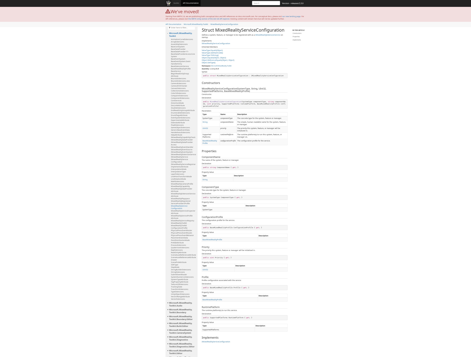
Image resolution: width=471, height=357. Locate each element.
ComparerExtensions (179, 95)
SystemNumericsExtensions (182, 277)
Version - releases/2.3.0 (292, 3)
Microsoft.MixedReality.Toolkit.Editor (180, 352)
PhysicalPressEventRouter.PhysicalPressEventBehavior (182, 234)
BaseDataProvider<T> (180, 51)
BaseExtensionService (180, 66)
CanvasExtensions (178, 88)
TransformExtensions (179, 289)
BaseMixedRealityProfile (181, 69)
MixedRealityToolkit (179, 223)
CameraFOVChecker (179, 86)
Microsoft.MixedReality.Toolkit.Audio (180, 304)
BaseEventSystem (178, 59)
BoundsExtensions (178, 78)
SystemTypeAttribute (179, 279)
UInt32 (205, 128)
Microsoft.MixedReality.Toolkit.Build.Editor (180, 324)
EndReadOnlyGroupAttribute (183, 110)
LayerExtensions (177, 174)
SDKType (174, 265)
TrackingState (176, 287)
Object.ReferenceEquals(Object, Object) (218, 60)
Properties (296, 37)
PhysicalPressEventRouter (181, 230)
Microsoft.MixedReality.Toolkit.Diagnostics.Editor (182, 345)
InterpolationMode (178, 169)
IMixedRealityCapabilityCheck (183, 137)
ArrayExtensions (177, 42)
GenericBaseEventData (180, 130)
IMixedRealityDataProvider (182, 140)
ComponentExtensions (180, 98)
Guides (176, 3)
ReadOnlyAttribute (178, 252)
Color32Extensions (178, 93)
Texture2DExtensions (179, 284)
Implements (297, 40)
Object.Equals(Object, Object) (214, 57)
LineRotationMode (178, 179)
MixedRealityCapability (180, 186)
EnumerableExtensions (180, 113)
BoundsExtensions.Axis (180, 81)
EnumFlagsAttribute (179, 115)
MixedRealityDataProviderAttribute (181, 190)
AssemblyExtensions (179, 44)
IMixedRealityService (179, 157)
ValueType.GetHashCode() (212, 53)
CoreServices (176, 100)
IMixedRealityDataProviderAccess (182, 143)
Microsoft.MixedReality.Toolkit (196, 24)
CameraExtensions (178, 83)
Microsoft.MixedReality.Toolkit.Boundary (180, 311)
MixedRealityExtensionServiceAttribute (183, 194)
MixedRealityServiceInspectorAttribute (183, 212)
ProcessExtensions (178, 245)
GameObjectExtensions (180, 127)
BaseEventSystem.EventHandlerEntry (180, 62)
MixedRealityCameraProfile (182, 184)
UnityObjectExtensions (180, 294)
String (205, 122)
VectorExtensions (178, 299)
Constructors (297, 33)
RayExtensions (177, 250)
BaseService (176, 71)
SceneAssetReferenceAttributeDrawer (183, 258)
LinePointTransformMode (181, 176)
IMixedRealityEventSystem (182, 152)
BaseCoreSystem (178, 46)
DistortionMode (177, 103)
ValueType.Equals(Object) (212, 50)
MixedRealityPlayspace (180, 198)
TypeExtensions (177, 291)
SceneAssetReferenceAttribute (183, 255)
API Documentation (191, 3)
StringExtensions (178, 272)
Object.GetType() (208, 62)
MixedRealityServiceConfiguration (224, 24)
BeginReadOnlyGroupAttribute (180, 74)
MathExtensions (177, 181)
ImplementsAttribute (179, 167)
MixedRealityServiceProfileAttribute (182, 217)
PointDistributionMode (180, 240)
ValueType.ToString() (210, 55)
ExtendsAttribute (178, 122)
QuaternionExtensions (180, 247)
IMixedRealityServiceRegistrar (183, 164)
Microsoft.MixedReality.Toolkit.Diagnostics (180, 338)
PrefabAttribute (177, 242)
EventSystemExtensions (180, 118)
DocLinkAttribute (178, 105)
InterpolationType (178, 171)
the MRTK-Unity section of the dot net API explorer (208, 19)
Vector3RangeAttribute (180, 296)
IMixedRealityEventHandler (182, 147)
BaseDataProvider (178, 49)
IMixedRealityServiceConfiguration (179, 160)
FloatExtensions (177, 125)
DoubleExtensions (178, 108)
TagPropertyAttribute (179, 282)
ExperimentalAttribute (180, 120)
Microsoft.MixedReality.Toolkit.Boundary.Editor (181, 318)
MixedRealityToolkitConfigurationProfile (179, 226)
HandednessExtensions (180, 132)
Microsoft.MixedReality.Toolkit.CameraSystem (180, 331)
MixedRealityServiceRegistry (182, 220)
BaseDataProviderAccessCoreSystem (183, 55)
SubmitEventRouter (179, 274)
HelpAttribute (176, 135)
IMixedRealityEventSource (181, 149)
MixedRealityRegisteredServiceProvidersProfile (180, 202)
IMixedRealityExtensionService (183, 154)
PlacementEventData (179, 238)
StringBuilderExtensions (181, 269)
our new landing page (291, 16)
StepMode (175, 267)
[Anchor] (200, 82)
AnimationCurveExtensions (182, 39)
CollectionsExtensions (180, 91)
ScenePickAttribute (178, 262)
